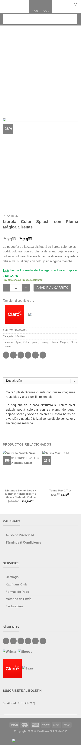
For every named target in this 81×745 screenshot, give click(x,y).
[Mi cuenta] (68, 6)
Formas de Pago (17, 591)
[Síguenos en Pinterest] (35, 641)
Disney (44, 342)
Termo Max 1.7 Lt (60, 490)
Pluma (73, 342)
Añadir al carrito (52, 287)
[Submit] (71, 19)
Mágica (64, 342)
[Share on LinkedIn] (43, 355)
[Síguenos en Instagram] (13, 641)
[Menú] (5, 6)
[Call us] (28, 641)
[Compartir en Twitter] (21, 355)
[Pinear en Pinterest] (35, 355)
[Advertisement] (40, 68)
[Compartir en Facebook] (13, 355)
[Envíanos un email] (21, 641)
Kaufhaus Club (16, 584)
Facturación (14, 606)
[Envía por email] (28, 355)
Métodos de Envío (18, 599)
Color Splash (30, 342)
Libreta (54, 342)
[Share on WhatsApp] (6, 355)
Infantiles (10, 215)
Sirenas (7, 346)
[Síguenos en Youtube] (43, 641)
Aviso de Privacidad (20, 535)
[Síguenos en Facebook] (6, 641)
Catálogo (12, 577)
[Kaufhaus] (40, 6)
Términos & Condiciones (23, 542)
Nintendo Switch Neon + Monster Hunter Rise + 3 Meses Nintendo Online (20, 494)
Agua (18, 342)
